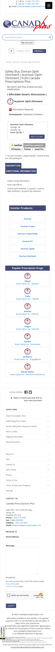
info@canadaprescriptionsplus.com (31, 6)
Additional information (21, 171)
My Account (27, 42)
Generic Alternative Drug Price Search (21, 426)
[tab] (13, 165)
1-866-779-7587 (19, 517)
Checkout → (39, 51)
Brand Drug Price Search (16, 421)
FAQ (7, 459)
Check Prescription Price (16, 416)
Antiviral (16, 62)
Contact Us (10, 464)
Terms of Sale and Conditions (18, 485)
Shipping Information (14, 437)
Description (13, 165)
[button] (2, 632)
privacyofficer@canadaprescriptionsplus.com (27, 647)
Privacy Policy (11, 584)
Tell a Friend (11, 470)
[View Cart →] (11, 51)
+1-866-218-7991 (32, 4)
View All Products (13, 442)
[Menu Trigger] (48, 5)
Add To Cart (37, 136)
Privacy (9, 475)
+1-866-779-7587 (32, 1)
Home (8, 62)
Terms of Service (12, 586)
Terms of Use (11, 480)
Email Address (12, 537)
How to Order (11, 431)
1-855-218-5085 (21, 522)
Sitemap (9, 490)
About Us (10, 454)
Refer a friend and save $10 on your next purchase (27, 399)
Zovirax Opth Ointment (30, 62)
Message (10, 545)
